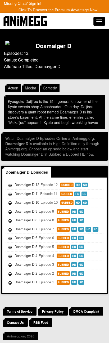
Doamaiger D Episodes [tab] (27, 172)
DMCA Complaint (86, 311)
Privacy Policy (53, 311)
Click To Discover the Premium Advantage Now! (58, 9)
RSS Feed (40, 322)
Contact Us (15, 322)
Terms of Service (20, 311)
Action (13, 87)
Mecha (30, 87)
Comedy (50, 87)
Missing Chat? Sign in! (22, 3)
